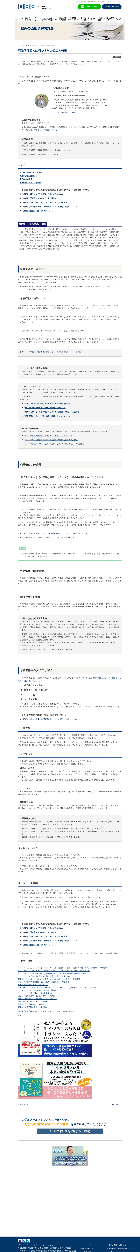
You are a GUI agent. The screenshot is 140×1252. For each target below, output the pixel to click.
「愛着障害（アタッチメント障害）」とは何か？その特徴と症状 (48, 537)
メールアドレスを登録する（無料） (70, 1131)
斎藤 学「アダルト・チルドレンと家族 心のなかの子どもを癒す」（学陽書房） (49, 979)
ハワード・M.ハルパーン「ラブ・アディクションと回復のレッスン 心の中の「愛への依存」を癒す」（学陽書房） (64, 968)
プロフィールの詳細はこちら (63, 112)
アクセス (118, 19)
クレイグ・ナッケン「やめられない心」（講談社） (38, 990)
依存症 (117, 57)
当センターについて (28, 19)
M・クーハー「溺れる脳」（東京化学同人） (35, 993)
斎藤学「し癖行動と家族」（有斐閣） (33, 1007)
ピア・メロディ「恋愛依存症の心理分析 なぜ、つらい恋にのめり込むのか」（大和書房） (54, 971)
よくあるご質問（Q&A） (109, 19)
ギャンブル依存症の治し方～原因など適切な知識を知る (47, 403)
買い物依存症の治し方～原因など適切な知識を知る (45, 408)
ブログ (93, 19)
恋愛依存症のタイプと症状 (30, 183)
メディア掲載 (100, 19)
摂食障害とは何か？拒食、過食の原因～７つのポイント (47, 416)
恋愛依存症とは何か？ (28, 176)
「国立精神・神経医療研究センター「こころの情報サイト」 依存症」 (55, 352)
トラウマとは (36, 19)
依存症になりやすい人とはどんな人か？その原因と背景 (45, 202)
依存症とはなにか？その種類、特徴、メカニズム (42, 194)
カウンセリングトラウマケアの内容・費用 (49, 19)
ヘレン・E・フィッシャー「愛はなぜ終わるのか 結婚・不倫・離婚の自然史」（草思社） (54, 973)
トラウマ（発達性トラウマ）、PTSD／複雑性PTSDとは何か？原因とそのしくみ (55, 533)
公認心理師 (83, 91)
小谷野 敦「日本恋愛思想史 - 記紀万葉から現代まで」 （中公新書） (44, 982)
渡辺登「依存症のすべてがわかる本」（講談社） (37, 996)
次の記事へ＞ (116, 1105)
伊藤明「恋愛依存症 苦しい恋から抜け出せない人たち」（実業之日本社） (47, 1011)
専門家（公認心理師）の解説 (31, 172)
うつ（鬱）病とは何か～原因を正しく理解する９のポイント (48, 436)
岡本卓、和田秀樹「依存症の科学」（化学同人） (37, 999)
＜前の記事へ (23, 1105)
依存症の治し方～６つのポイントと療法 (39, 198)
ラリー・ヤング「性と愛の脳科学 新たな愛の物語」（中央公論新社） (46, 976)
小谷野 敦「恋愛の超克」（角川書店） (33, 985)
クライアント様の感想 (84, 19)
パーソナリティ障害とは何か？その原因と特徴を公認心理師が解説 (51, 440)
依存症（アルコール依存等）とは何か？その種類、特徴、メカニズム (52, 412)
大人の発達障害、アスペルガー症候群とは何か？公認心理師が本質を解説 (54, 444)
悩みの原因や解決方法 (62, 19)
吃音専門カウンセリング (73, 19)
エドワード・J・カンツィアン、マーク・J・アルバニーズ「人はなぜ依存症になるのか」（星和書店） (58, 988)
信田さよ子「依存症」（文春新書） (32, 1004)
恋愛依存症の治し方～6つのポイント (37, 211)
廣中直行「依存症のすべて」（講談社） (34, 1001)
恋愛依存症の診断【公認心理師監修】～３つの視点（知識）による (49, 207)
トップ (21, 19)
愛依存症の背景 (26, 179)
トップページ (85, 1245)
